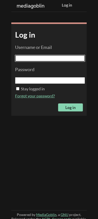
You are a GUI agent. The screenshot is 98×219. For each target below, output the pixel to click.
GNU (64, 214)
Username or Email (33, 47)
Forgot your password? (35, 95)
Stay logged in (32, 88)
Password (24, 69)
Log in (67, 5)
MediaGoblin (46, 214)
